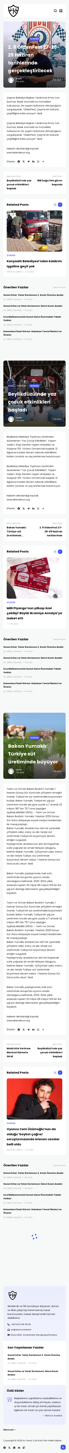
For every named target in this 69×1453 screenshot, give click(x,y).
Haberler (21, 39)
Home (11, 39)
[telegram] (28, 161)
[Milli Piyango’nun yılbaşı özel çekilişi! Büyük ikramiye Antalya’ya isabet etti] (34, 578)
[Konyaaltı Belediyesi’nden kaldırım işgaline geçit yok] (34, 231)
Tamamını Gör (59, 287)
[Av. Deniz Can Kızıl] (13, 10)
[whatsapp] (38, 161)
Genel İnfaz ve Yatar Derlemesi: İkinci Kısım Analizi (32, 306)
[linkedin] (33, 161)
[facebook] (19, 161)
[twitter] (23, 161)
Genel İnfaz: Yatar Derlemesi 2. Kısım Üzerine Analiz (33, 295)
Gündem (34, 39)
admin (19, 78)
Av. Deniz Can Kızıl (12, 299)
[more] (43, 161)
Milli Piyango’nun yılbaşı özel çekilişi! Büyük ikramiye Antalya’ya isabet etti (34, 613)
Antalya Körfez (15, 271)
